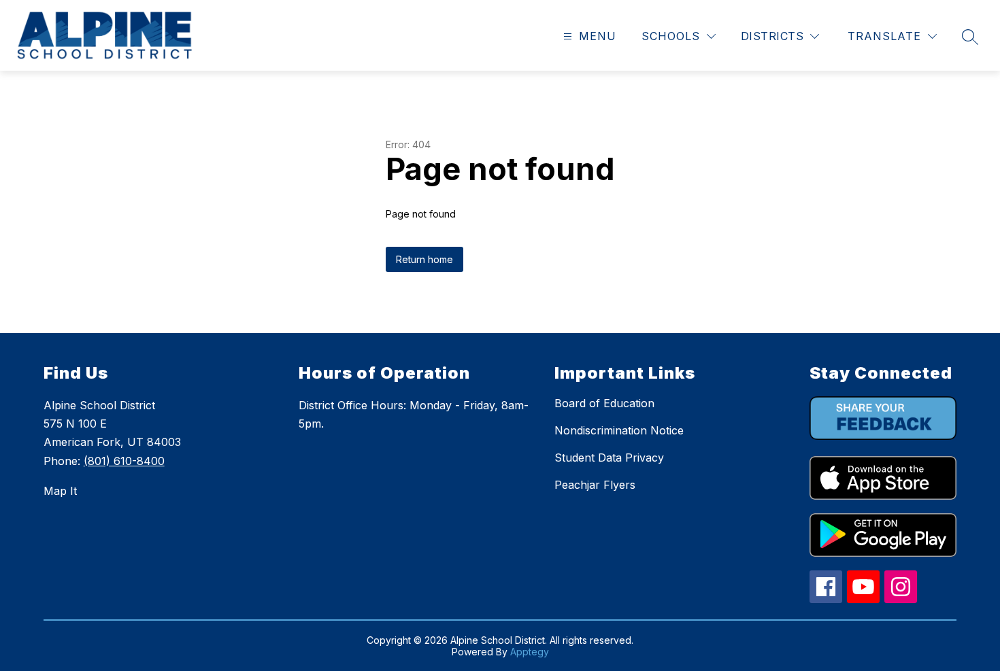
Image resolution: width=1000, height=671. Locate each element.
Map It (60, 491)
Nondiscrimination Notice (619, 430)
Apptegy (529, 651)
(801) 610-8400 (124, 461)
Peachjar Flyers (594, 485)
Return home (424, 259)
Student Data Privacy (609, 457)
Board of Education (604, 403)
